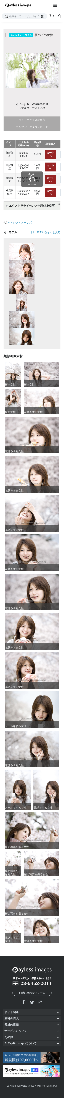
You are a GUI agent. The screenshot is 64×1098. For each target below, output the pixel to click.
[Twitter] (32, 1002)
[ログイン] (58, 16)
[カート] (51, 16)
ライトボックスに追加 (32, 120)
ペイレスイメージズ (20, 222)
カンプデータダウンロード (32, 127)
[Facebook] (24, 1002)
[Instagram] (40, 1002)
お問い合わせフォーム (32, 993)
